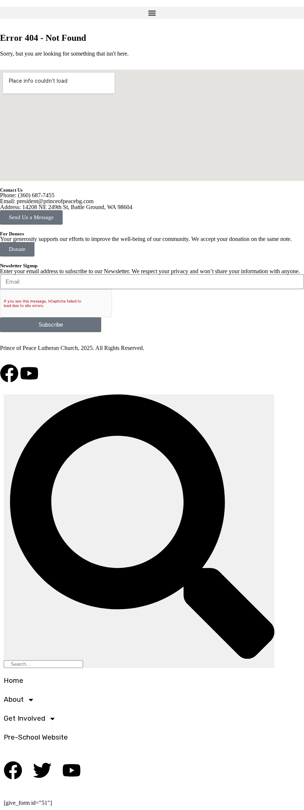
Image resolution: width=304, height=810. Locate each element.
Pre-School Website (36, 737)
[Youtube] (29, 373)
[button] (152, 13)
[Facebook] (9, 373)
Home (13, 680)
